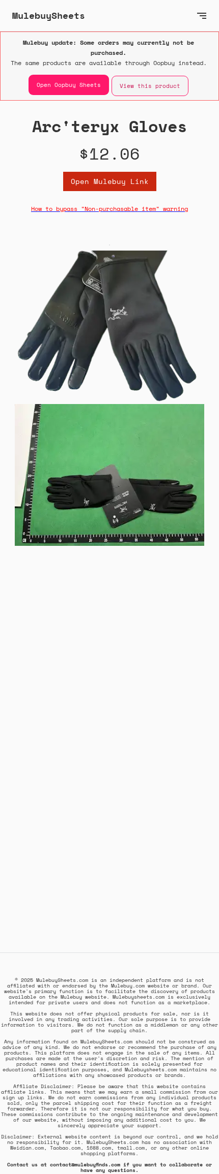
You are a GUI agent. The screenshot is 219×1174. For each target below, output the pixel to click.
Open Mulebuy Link (110, 181)
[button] (201, 15)
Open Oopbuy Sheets (69, 85)
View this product (150, 86)
